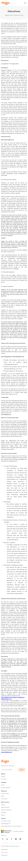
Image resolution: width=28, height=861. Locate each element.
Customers (4, 779)
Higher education (5, 807)
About (2, 785)
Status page (4, 799)
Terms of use (4, 852)
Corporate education (6, 810)
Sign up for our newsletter (7, 766)
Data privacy (4, 855)
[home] (5, 3)
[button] (25, 3)
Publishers (3, 812)
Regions (3, 815)
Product (3, 776)
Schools (3, 805)
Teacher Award (5, 793)
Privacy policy (4, 849)
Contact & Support (5, 787)
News (2, 796)
